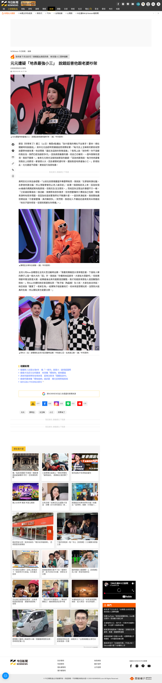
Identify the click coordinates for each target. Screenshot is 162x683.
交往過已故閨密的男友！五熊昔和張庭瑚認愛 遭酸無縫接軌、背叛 (24, 602)
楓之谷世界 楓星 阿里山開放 (23, 503)
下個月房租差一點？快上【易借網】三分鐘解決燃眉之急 (77, 543)
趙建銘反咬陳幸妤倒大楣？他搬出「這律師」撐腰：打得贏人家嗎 (84, 504)
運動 (59, 9)
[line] (128, 4)
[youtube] (133, 4)
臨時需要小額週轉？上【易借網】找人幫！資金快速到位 (84, 571)
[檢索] (153, 4)
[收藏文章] (12, 176)
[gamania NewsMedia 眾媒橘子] (140, 678)
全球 (66, 9)
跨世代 (39, 13)
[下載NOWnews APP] (148, 4)
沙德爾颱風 (13, 8)
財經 (73, 9)
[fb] (118, 4)
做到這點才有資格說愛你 (81, 473)
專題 (44, 9)
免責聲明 (60, 664)
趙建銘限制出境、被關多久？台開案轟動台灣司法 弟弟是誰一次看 (77, 640)
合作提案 (97, 667)
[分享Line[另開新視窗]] (12, 150)
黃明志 (32, 412)
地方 (111, 9)
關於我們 (97, 664)
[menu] (4, 9)
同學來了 (61, 412)
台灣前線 (58, 13)
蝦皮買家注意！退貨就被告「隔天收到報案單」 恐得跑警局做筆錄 (32, 543)
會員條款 (97, 660)
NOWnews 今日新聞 (17, 51)
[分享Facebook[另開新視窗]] (12, 144)
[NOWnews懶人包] (143, 4)
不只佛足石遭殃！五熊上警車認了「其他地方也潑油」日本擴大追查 (24, 572)
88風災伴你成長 (26, 13)
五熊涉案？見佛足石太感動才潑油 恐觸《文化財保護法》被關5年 (55, 504)
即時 (30, 9)
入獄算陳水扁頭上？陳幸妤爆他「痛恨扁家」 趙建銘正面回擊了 (55, 474)
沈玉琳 (42, 412)
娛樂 (51, 8)
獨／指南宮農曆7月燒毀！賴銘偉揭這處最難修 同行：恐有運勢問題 (25, 475)
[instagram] (123, 4)
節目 (103, 9)
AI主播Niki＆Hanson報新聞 (88, 13)
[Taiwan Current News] (138, 4)
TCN (49, 13)
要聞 (37, 9)
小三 (51, 412)
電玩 (87, 9)
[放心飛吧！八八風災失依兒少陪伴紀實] (28, 3)
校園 (118, 9)
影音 (96, 9)
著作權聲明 (61, 670)
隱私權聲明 (61, 667)
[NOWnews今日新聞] (10, 3)
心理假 (69, 13)
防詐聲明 (60, 660)
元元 (22, 412)
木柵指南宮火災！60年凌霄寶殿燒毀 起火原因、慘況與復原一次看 (84, 601)
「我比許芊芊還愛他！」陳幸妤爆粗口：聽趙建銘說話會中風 (54, 601)
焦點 (23, 9)
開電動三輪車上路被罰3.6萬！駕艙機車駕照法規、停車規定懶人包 (32, 640)
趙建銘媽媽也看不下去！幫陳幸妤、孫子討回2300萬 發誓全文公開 (54, 572)
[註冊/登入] (158, 4)
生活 (80, 9)
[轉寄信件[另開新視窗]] (12, 157)
